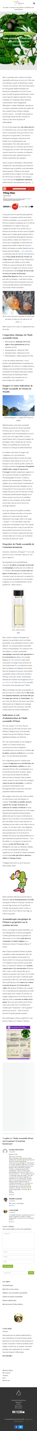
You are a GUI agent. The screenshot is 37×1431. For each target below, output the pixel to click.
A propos (5, 1375)
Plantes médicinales (9, 1300)
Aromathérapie (8, 1285)
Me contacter (7, 1373)
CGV (4, 1378)
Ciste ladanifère (16, 660)
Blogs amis (19, 1402)
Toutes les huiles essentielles (13, 1297)
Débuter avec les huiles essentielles (15, 1293)
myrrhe (23, 682)
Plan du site (6, 1380)
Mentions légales (8, 1370)
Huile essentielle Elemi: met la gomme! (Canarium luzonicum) (18, 41)
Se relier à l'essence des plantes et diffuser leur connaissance (18, 8)
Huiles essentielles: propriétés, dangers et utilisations (18, 33)
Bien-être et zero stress (11, 1289)
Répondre (11, 1194)
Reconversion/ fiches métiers (13, 1304)
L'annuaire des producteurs (18, 1400)
